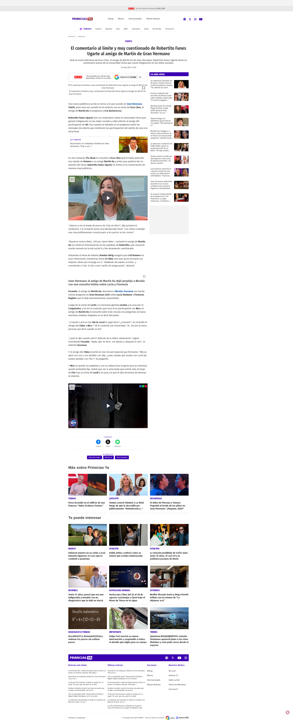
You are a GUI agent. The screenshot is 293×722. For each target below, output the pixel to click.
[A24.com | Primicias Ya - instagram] (195, 19)
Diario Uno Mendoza (177, 685)
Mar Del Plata (157, 29)
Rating (110, 19)
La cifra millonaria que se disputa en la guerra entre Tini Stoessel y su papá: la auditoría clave (125, 707)
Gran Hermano (134, 104)
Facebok (98, 446)
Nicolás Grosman (124, 291)
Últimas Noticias (153, 19)
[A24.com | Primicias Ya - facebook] (185, 19)
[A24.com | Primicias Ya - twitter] (190, 19)
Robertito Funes (94, 457)
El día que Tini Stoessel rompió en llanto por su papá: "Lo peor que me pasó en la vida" (85, 683)
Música (121, 19)
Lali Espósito (136, 29)
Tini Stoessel (169, 29)
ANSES (126, 29)
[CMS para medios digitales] (182, 718)
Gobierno (98, 29)
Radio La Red (174, 680)
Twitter (108, 446)
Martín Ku (108, 457)
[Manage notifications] (287, 712)
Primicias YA (72, 36)
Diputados (109, 29)
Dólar (118, 29)
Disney (146, 29)
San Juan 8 (173, 689)
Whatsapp (117, 446)
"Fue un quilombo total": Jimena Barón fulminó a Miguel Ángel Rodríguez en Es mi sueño (85, 695)
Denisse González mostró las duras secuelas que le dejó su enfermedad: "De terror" (86, 689)
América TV (173, 675)
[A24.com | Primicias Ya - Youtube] (200, 19)
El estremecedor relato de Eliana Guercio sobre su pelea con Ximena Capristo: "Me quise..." (87, 672)
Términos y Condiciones (76, 718)
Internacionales (135, 19)
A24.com (172, 671)
